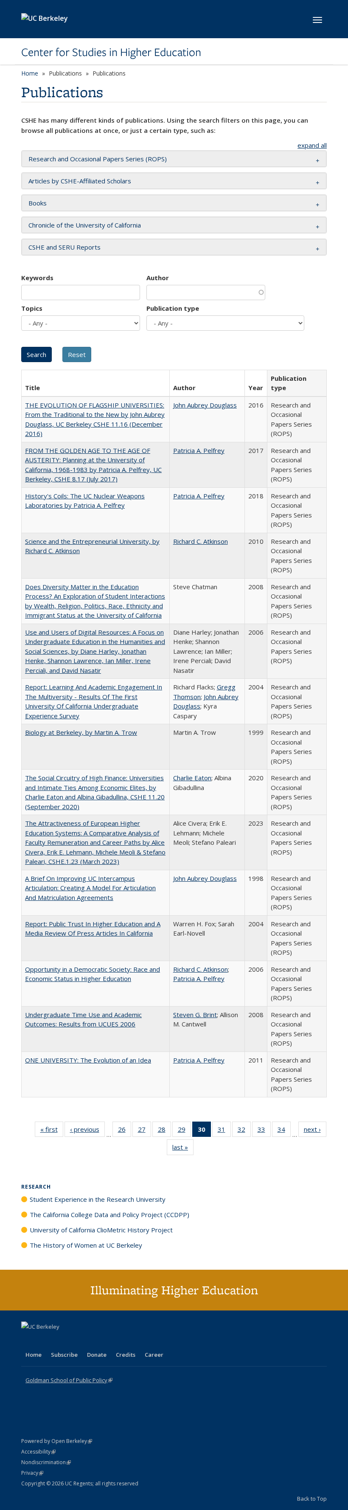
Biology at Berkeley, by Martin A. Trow (81, 732)
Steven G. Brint (195, 1014)
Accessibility (38, 1451)
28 (164, 1131)
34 (284, 1131)
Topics (31, 308)
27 (144, 1131)
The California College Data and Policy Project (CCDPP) (109, 1214)
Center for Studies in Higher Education (111, 52)
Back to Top (312, 1498)
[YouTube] (62, 1341)
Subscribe (64, 1354)
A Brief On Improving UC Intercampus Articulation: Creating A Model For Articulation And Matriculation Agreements (90, 888)
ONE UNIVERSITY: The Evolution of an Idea (88, 1060)
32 (244, 1131)
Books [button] (37, 203)
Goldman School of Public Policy (68, 1380)
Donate (97, 1354)
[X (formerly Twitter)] (28, 1341)
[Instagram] (78, 1341)
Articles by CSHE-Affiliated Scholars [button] (79, 181)
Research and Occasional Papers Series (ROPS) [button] (97, 159)
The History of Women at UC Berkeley (86, 1245)
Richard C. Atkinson (200, 541)
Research (36, 1186)
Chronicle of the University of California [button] (84, 225)
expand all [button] (312, 145)
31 (224, 1131)
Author (157, 277)
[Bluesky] (95, 1341)
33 (264, 1131)
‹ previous (87, 1131)
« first (51, 1131)
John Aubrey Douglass (205, 405)
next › (315, 1131)
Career (154, 1354)
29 (184, 1131)
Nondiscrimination (46, 1462)
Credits (125, 1354)
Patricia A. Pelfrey (199, 450)
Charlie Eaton (192, 777)
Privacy (32, 1472)
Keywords (37, 277)
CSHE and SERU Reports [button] (64, 247)
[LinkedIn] (45, 1341)
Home (29, 73)
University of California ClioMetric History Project (101, 1230)
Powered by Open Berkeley (56, 1441)
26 (124, 1131)
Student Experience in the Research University (98, 1199)
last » (183, 1149)
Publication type (172, 308)
